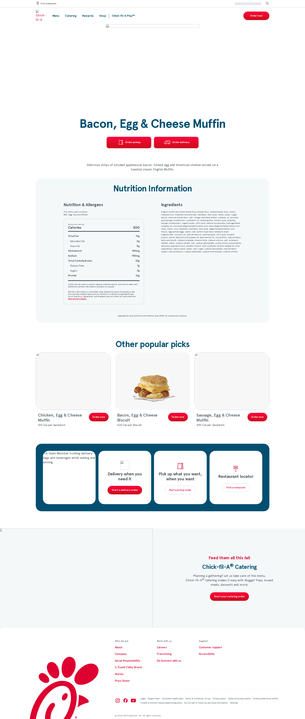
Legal (142, 698)
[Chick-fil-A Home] (41, 16)
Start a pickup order (180, 490)
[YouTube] (133, 700)
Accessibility (207, 654)
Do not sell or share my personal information (206, 702)
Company (121, 654)
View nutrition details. (77, 298)
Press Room (122, 680)
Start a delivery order (125, 490)
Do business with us (169, 660)
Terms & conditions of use (198, 698)
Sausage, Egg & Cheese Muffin (218, 417)
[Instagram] (118, 700)
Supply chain (154, 698)
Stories (119, 674)
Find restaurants (48, 4)
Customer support (210, 647)
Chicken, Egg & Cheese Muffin (60, 417)
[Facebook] (125, 700)
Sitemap (234, 702)
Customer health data (172, 698)
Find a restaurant (235, 487)
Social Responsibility (127, 660)
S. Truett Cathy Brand (128, 667)
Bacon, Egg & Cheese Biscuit (137, 417)
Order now (256, 16)
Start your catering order (229, 596)
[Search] (267, 3)
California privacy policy (239, 698)
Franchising (164, 654)
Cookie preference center (265, 698)
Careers (162, 647)
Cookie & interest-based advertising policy (161, 702)
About (118, 647)
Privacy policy (219, 698)
